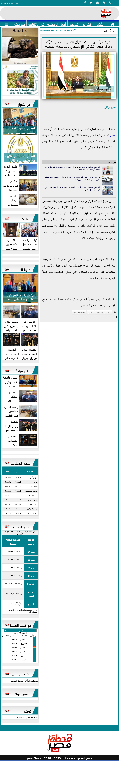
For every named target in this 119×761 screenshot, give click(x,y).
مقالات (26, 218)
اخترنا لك (25, 269)
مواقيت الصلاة (20, 625)
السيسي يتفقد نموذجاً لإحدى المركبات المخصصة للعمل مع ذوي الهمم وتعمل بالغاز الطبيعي (72, 188)
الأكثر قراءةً (23, 370)
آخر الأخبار (24, 104)
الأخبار (104, 30)
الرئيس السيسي (103, 312)
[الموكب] (20, 46)
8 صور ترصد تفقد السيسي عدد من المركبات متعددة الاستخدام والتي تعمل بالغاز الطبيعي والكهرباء (72, 178)
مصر (112, 135)
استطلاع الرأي (21, 673)
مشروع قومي (78, 312)
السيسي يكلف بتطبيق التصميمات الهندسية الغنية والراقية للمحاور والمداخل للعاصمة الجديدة (72, 168)
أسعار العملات (21, 463)
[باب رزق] (20, 80)
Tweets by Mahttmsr (27, 717)
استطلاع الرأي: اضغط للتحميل (24, 680)
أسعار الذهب (22, 526)
